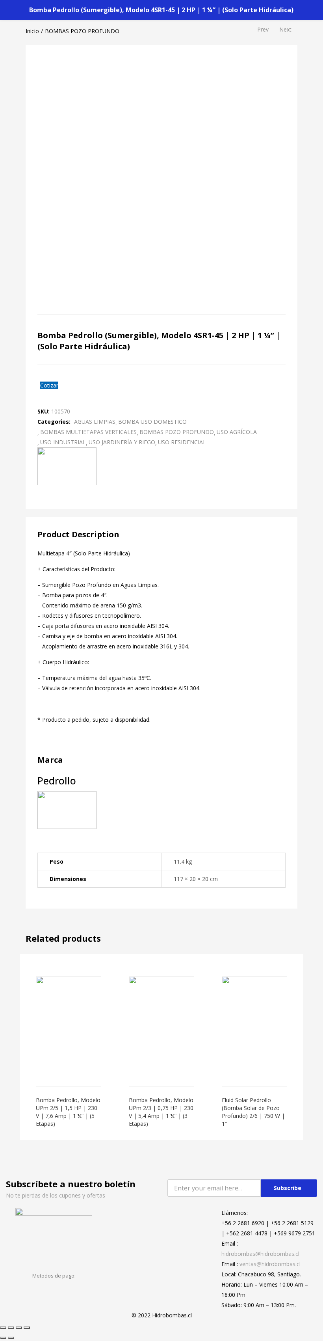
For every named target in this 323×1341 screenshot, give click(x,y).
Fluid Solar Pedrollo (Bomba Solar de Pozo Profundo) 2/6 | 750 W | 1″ (253, 1111)
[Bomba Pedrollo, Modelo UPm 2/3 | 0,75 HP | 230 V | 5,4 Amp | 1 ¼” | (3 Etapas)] (184, 1030)
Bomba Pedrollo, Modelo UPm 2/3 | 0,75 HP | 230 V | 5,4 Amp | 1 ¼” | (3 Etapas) (161, 1111)
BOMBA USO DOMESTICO (152, 421)
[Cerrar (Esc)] (3, 1327)
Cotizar (49, 385)
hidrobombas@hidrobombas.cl (260, 1253)
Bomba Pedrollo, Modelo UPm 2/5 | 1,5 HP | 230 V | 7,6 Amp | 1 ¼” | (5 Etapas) (68, 1111)
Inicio (32, 31)
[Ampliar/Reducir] (27, 1327)
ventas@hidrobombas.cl (270, 1264)
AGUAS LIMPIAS (94, 421)
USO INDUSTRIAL (63, 442)
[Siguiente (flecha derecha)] (11, 1338)
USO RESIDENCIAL (182, 442)
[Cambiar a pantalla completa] (19, 1327)
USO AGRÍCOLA (237, 432)
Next (285, 29)
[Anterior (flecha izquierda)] (3, 1338)
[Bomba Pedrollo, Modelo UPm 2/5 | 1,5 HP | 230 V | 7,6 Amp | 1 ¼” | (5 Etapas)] (91, 1030)
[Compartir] (11, 1327)
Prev (263, 29)
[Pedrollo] (67, 465)
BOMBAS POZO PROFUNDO (82, 31)
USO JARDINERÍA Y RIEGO (122, 442)
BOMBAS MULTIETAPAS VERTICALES (88, 432)
